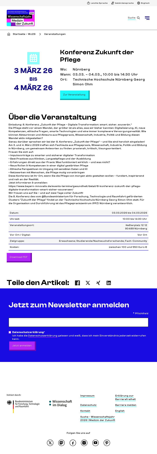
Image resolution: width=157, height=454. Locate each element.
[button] (77, 283)
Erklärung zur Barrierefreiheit (125, 397)
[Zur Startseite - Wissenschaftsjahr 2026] (21, 18)
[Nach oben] (147, 425)
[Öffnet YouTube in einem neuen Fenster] (95, 443)
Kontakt (85, 411)
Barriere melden (125, 405)
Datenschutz (88, 405)
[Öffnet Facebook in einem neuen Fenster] (73, 443)
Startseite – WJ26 (24, 34)
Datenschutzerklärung (42, 335)
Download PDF (19, 257)
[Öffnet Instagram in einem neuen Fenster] (84, 443)
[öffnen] (147, 18)
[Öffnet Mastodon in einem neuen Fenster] (61, 443)
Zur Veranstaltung (75, 94)
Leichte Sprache (99, 3)
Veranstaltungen (55, 34)
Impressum (87, 395)
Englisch (145, 3)
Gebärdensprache (124, 3)
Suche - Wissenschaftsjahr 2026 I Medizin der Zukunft (97, 418)
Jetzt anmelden (22, 345)
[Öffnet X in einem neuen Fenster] (50, 443)
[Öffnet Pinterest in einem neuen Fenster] (107, 443)
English (120, 411)
